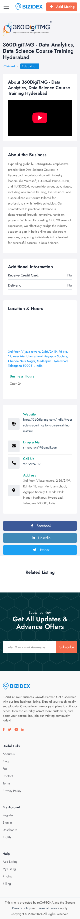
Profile (7, 837)
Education (30, 66)
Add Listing (65, 6)
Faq (5, 768)
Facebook (43, 525)
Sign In (7, 822)
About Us (9, 754)
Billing (7, 883)
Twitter (44, 549)
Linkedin (43, 537)
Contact (8, 776)
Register (8, 815)
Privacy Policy (12, 790)
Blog (6, 761)
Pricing (7, 876)
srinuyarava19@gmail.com (40, 447)
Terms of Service (48, 908)
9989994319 (31, 464)
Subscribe (66, 647)
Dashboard (10, 830)
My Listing (9, 869)
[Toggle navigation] (6, 6)
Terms (6, 783)
